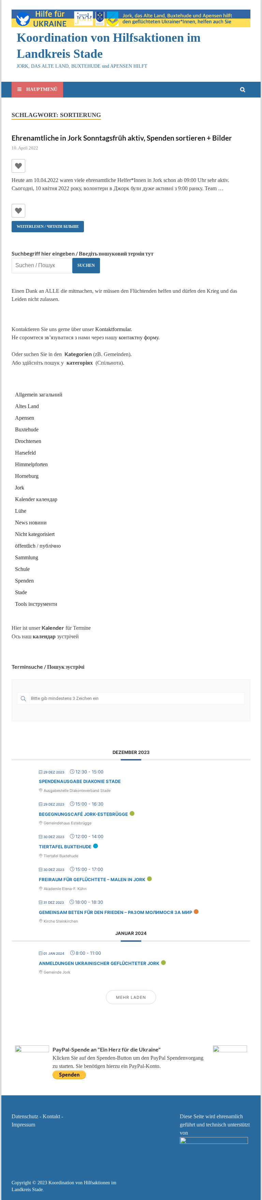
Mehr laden (131, 997)
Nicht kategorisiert (35, 534)
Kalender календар (36, 499)
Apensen (24, 418)
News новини (31, 522)
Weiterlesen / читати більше (45, 225)
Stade (21, 592)
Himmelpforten (31, 464)
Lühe (20, 511)
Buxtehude (27, 429)
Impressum (23, 1124)
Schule (22, 569)
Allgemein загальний (38, 394)
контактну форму (138, 337)
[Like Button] (18, 166)
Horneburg (27, 476)
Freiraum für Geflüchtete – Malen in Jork (92, 879)
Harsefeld (25, 453)
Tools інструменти (36, 604)
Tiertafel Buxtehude (65, 846)
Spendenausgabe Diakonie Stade (80, 781)
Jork (19, 488)
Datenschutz (25, 1116)
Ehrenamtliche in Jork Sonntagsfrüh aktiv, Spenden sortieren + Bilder (122, 137)
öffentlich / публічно (38, 546)
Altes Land (27, 406)
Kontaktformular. (113, 329)
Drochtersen (28, 441)
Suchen (86, 265)
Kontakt (51, 1116)
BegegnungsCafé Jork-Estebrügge (83, 814)
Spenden (24, 581)
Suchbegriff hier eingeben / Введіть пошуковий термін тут (83, 253)
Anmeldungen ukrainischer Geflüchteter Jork (99, 963)
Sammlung (26, 557)
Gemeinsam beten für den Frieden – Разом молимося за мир (115, 912)
